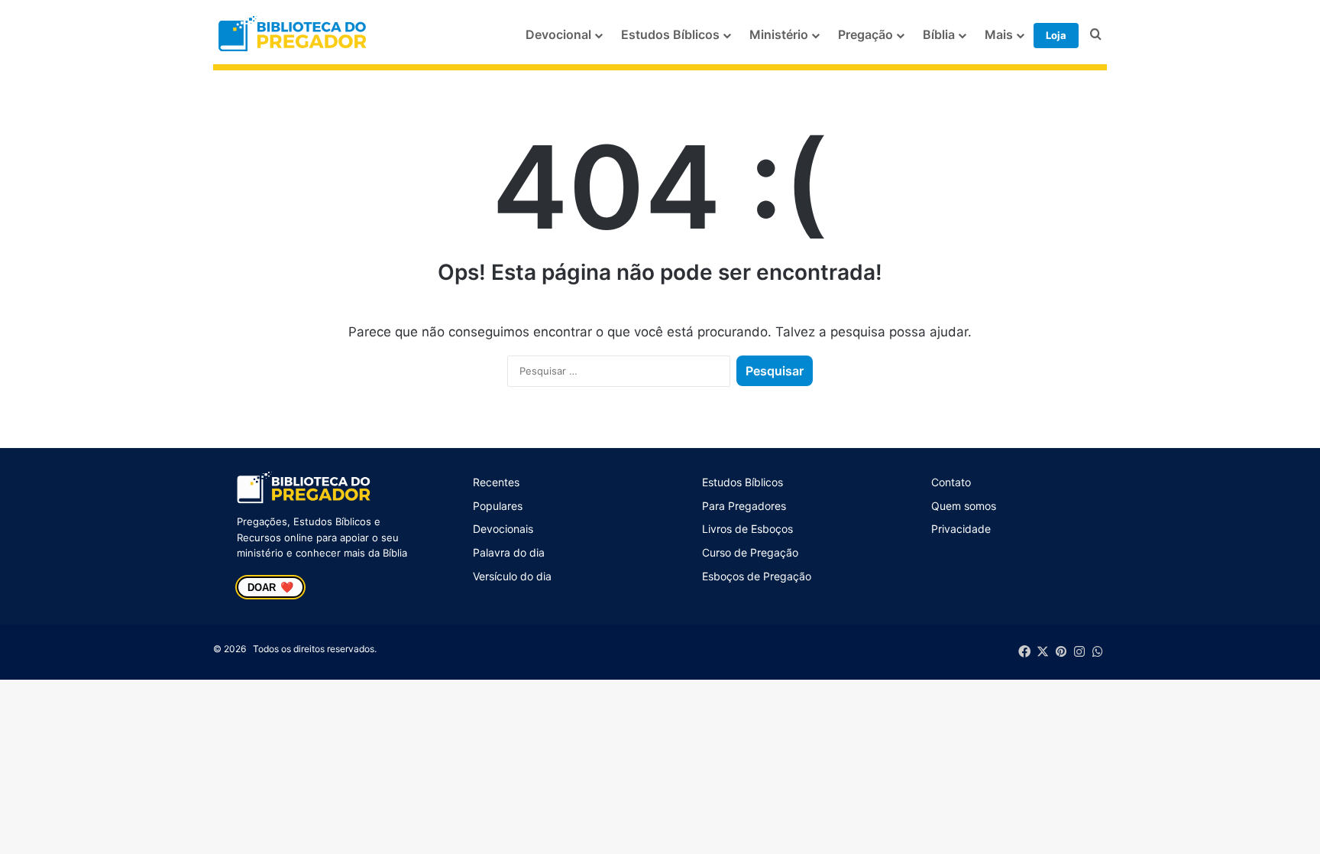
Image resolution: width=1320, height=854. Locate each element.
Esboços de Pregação (756, 576)
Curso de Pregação (750, 552)
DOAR (270, 587)
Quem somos (963, 505)
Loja (1056, 35)
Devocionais (503, 528)
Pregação (865, 34)
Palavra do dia (509, 552)
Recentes (496, 482)
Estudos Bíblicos (670, 34)
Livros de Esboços (747, 528)
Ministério (778, 34)
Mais (999, 34)
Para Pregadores (744, 505)
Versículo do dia (512, 576)
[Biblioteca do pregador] (294, 34)
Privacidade (961, 528)
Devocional (558, 34)
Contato (951, 482)
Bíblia (939, 34)
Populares (497, 505)
